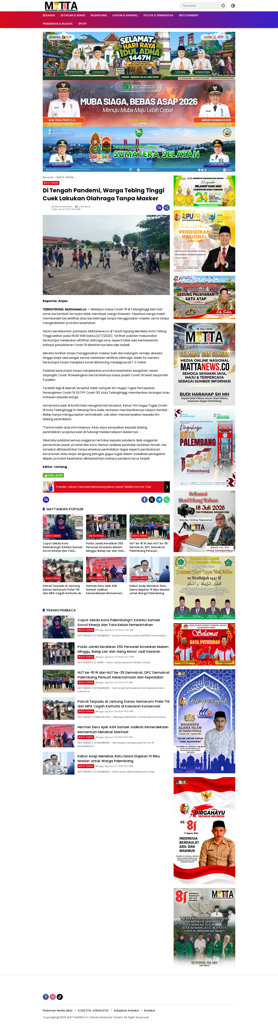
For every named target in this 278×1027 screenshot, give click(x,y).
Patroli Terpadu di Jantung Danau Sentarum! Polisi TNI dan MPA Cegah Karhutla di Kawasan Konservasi (62, 589)
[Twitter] (152, 499)
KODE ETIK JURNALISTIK (93, 1010)
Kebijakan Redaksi (126, 1010)
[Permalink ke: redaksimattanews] (47, 207)
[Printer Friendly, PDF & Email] (53, 475)
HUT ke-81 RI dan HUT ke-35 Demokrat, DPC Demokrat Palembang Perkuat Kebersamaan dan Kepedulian (149, 547)
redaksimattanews (61, 207)
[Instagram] (53, 997)
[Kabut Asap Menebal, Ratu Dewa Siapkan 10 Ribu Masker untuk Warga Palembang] (150, 569)
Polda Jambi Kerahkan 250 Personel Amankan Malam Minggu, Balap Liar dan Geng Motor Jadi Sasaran (106, 547)
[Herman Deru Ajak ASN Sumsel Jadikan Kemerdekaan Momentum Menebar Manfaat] (106, 569)
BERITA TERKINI (51, 182)
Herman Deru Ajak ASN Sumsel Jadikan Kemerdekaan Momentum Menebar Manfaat (104, 589)
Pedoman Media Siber (58, 1010)
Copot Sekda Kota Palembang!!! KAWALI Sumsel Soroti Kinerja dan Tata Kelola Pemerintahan (62, 547)
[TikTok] (60, 997)
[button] (223, 5)
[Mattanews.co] (62, 5)
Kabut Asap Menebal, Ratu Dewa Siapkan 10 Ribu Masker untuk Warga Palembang (150, 589)
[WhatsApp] (166, 499)
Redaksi (149, 1010)
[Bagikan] (166, 207)
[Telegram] (159, 499)
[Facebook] (144, 499)
